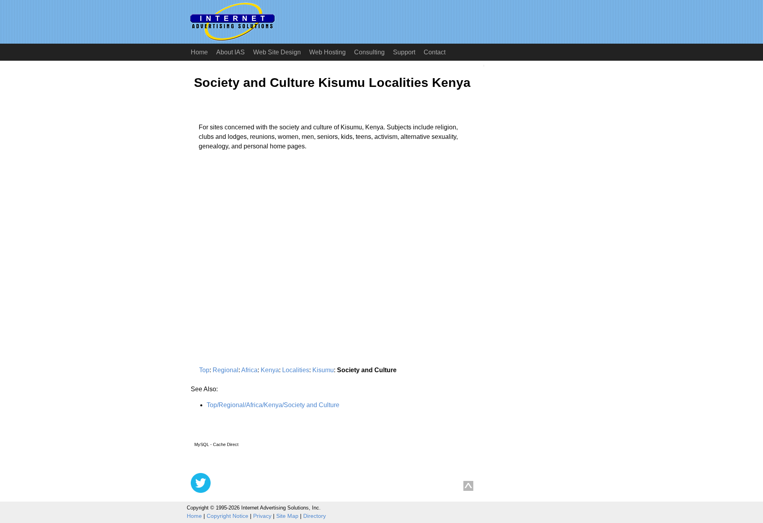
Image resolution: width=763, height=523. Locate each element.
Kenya (270, 370)
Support (404, 52)
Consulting (369, 52)
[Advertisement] (257, 230)
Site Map (287, 516)
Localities (295, 370)
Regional (225, 370)
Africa (249, 370)
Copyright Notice (227, 516)
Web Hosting (327, 52)
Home (199, 52)
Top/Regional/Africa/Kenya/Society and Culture (273, 405)
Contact (434, 52)
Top (204, 370)
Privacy (262, 516)
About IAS (230, 52)
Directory (314, 516)
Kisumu (323, 370)
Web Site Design (277, 52)
